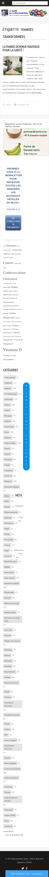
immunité (6, 309)
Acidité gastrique (9, 377)
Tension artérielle (8, 336)
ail (4, 246)
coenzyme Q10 (7, 283)
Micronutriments (17, 322)
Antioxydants (17, 249)
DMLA (15, 291)
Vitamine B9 (18, 340)
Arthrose (6, 253)
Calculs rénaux (8, 257)
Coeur (14, 283)
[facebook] (26, 868)
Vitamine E (7, 355)
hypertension (8, 301)
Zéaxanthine (8, 359)
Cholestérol (10, 279)
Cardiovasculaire (14, 272)
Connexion (19, 505)
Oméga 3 (16, 325)
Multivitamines (7, 326)
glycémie (6, 298)
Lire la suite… (37, 92)
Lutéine (12, 313)
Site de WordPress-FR (14, 835)
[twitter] (22, 868)
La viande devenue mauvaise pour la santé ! (21, 48)
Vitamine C (8, 343)
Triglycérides (8, 339)
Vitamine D (12, 349)
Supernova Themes (24, 862)
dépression (7, 294)
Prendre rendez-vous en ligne (26, 426)
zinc (14, 355)
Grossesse (13, 298)
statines (9, 329)
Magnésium (9, 317)
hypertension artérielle (11, 306)
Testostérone (17, 336)
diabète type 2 (8, 291)
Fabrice (8, 105)
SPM (4, 329)
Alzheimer (11, 245)
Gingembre (15, 295)
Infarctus (13, 309)
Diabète (14, 287)
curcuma (6, 287)
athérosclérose (16, 254)
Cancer (8, 262)
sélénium (16, 332)
